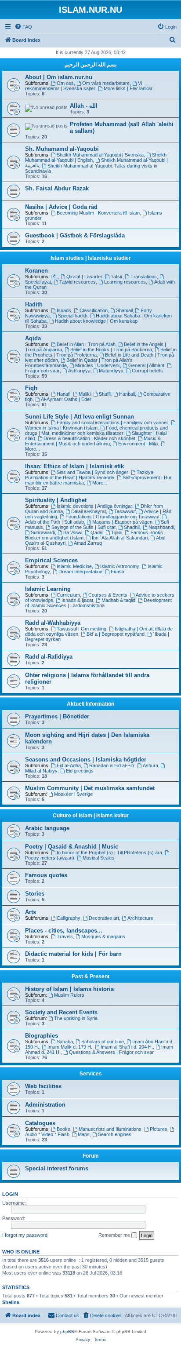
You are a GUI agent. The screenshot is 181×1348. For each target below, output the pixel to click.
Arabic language (47, 828)
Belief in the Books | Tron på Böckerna (111, 349)
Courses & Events (107, 594)
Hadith (34, 304)
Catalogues (40, 1123)
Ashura (150, 765)
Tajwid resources (77, 281)
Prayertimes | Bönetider (57, 716)
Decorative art (104, 918)
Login (10, 1194)
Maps (84, 1134)
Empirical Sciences (51, 560)
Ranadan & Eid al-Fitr (111, 765)
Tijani (116, 532)
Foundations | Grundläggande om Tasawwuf (112, 516)
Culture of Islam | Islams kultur (91, 815)
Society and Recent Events (61, 1012)
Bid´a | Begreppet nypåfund (116, 634)
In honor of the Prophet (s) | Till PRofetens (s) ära (109, 852)
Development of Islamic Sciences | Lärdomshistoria (98, 602)
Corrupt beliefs (147, 370)
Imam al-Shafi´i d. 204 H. (127, 1046)
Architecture (140, 918)
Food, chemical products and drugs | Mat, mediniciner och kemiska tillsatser (96, 430)
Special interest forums (56, 1168)
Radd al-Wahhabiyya (52, 622)
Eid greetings (80, 770)
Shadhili (132, 527)
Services (91, 1074)
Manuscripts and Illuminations (110, 1129)
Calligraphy (68, 918)
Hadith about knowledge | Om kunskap (96, 321)
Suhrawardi (43, 532)
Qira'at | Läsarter (84, 276)
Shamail (124, 310)
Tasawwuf (125, 511)
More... (99, 482)
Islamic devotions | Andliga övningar (94, 506)
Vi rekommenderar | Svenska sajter (83, 85)
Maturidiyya (111, 370)
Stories (34, 893)
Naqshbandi (161, 527)
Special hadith (72, 315)
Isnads (64, 310)
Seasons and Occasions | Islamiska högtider (85, 759)
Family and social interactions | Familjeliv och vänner (112, 422)
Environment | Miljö (138, 443)
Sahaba (65, 1041)
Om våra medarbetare (106, 83)
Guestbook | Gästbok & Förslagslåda (75, 235)
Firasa (117, 571)
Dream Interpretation (80, 571)
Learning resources (125, 281)
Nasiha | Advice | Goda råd (61, 207)
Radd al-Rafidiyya (48, 656)
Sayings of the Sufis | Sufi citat (83, 527)
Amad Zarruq (88, 543)
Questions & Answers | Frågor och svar (111, 1052)
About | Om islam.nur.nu (58, 77)
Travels (65, 936)
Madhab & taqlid (118, 600)
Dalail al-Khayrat (88, 511)
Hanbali (127, 394)
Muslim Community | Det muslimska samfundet (90, 788)
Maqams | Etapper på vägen (122, 522)
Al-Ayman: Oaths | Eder (66, 399)
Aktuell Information (90, 704)
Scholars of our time (102, 1041)
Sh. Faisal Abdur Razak (57, 188)
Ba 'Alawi (72, 532)
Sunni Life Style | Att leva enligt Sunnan (79, 416)
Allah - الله (84, 105)
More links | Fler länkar (128, 88)
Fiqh (31, 388)
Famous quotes (46, 875)
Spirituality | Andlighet (56, 500)
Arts (30, 912)
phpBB (67, 1331)
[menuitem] (23, 27)
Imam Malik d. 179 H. (69, 1046)
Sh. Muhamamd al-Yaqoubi (62, 149)
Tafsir (117, 276)
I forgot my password (24, 1235)
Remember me (114, 1235)
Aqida (33, 338)
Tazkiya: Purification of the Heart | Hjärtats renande (90, 475)
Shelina (10, 1302)
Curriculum (68, 594)
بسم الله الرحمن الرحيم (90, 65)
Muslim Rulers (69, 995)
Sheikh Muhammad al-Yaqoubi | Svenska (100, 154)
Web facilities (43, 1086)
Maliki (84, 394)
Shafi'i (105, 394)
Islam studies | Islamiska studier (91, 258)
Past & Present (90, 976)
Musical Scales (99, 857)
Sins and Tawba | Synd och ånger (92, 472)
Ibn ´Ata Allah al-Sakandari (120, 537)
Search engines (114, 1134)
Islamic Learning (48, 589)
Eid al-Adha (69, 765)
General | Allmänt (146, 365)
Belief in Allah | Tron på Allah (86, 344)
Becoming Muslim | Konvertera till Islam (98, 212)
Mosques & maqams (103, 936)
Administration (45, 1104)
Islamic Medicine (74, 566)
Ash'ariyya (79, 370)
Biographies (41, 1035)
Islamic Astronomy (119, 566)
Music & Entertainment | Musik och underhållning (93, 441)
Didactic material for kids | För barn (73, 954)
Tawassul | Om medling (81, 628)
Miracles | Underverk (97, 365)
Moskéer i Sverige (73, 794)
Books (63, 1129)
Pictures (158, 1129)
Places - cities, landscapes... (63, 930)
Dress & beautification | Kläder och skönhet (89, 438)
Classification (94, 310)
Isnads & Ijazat (77, 600)
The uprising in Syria (76, 1018)
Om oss (65, 83)
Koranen (36, 270)
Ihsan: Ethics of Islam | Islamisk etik (74, 466)
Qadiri (96, 532)
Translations (143, 276)
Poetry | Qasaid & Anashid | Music (71, 846)
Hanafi (63, 394)
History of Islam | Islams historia (69, 989)
